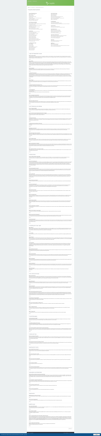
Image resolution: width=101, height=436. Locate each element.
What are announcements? (32, 47)
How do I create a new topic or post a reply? (34, 31)
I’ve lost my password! (31, 18)
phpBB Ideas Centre (62, 411)
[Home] (50, 3)
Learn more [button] (25, 434)
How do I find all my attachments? (55, 41)
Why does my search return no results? (56, 30)
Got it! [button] (96, 434)
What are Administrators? (54, 14)
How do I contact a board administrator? (56, 46)
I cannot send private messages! (55, 22)
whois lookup (38, 417)
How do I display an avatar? (32, 27)
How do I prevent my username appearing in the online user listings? (37, 23)
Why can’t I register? (31, 15)
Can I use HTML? (31, 44)
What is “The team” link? (54, 19)
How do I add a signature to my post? (33, 33)
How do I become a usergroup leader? (55, 17)
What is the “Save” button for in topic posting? (34, 39)
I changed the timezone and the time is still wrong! (35, 25)
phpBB (63, 129)
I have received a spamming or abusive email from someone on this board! (60, 23)
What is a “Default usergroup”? (55, 18)
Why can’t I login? (31, 17)
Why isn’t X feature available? (54, 44)
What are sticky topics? (32, 48)
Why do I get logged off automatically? (34, 19)
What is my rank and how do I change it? (34, 28)
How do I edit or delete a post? (32, 32)
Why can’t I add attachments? (32, 37)
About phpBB (38, 407)
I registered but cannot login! (32, 16)
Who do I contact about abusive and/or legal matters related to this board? (60, 45)
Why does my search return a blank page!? (56, 31)
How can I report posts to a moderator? (34, 38)
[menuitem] (34, 1)
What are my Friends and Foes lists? (55, 26)
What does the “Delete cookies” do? (33, 20)
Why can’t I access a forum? (32, 36)
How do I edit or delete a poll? (32, 35)
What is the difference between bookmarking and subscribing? (58, 35)
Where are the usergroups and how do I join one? (57, 16)
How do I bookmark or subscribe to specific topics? (57, 36)
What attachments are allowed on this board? (56, 40)
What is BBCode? (31, 43)
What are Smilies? (31, 45)
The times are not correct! (32, 24)
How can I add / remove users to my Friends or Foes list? (58, 27)
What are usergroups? (53, 15)
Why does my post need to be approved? (34, 40)
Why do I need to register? (32, 14)
